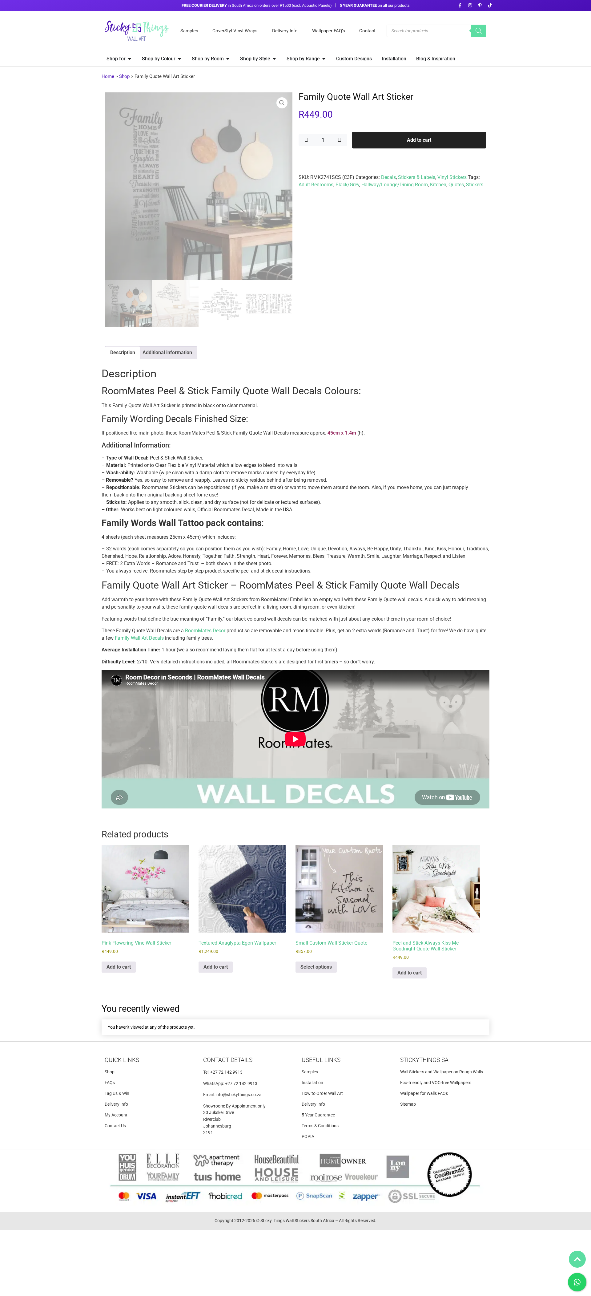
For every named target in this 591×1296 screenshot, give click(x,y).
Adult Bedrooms (316, 185)
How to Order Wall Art (322, 1093)
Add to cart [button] (119, 967)
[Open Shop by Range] (323, 59)
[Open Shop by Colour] (179, 59)
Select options (316, 967)
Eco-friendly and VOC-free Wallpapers (435, 1082)
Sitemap (408, 1104)
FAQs (110, 1082)
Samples (189, 31)
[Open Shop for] (129, 59)
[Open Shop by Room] (227, 59)
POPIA (308, 1136)
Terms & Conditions (320, 1125)
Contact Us (115, 1125)
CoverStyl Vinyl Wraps (235, 31)
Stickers (474, 185)
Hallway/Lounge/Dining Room (394, 185)
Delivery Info (285, 31)
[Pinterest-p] (479, 5)
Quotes (456, 185)
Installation (312, 1082)
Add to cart (419, 140)
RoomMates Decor (205, 631)
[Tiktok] (489, 5)
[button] (281, 102)
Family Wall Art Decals (139, 638)
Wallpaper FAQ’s (328, 31)
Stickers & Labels (416, 177)
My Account (116, 1115)
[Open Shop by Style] (274, 59)
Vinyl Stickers (452, 177)
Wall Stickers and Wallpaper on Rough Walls (441, 1072)
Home (108, 76)
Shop (124, 76)
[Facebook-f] (460, 5)
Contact (367, 31)
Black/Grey (347, 185)
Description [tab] (122, 352)
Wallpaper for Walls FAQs (424, 1093)
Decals (388, 177)
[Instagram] (469, 5)
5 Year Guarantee (318, 1115)
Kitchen (438, 185)
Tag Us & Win (117, 1093)
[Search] (478, 31)
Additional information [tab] (167, 352)
